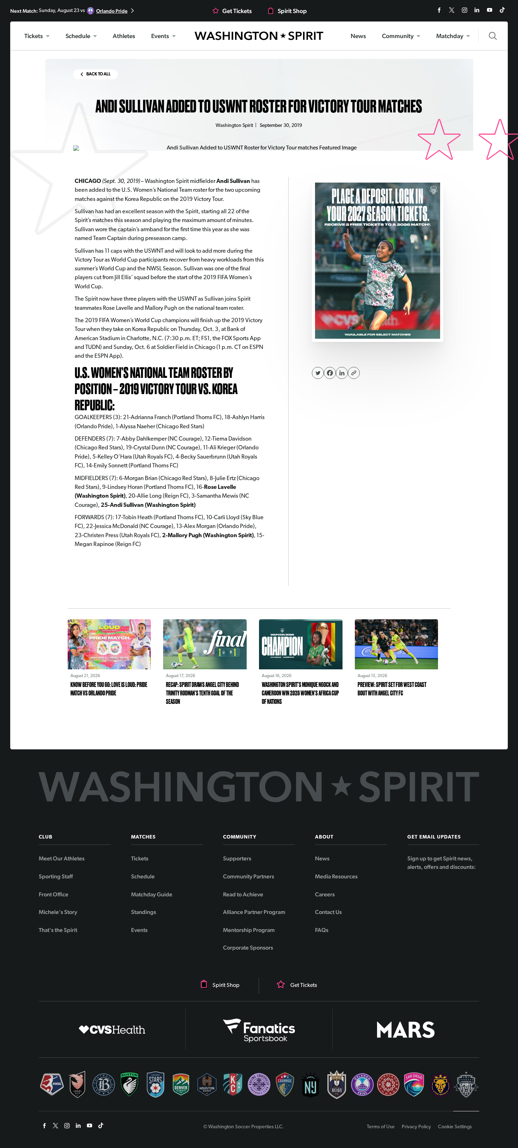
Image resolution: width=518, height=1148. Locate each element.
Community (398, 35)
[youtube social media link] (490, 14)
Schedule (78, 35)
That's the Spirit (58, 930)
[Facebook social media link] (439, 14)
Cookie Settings (455, 1127)
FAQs (321, 930)
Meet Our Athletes (62, 858)
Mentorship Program (249, 930)
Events (160, 35)
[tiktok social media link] (502, 14)
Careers (325, 894)
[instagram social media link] (465, 14)
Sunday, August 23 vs (69, 11)
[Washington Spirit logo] (259, 35)
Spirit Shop (292, 10)
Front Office (53, 894)
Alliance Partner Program (254, 912)
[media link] (377, 261)
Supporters (237, 858)
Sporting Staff (56, 876)
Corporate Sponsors (248, 947)
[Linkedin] (342, 373)
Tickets (33, 35)
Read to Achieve (243, 894)
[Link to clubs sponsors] (112, 1029)
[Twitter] (318, 373)
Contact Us (328, 912)
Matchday (449, 35)
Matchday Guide (151, 894)
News (358, 35)
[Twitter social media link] (452, 14)
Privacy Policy (416, 1127)
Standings (143, 912)
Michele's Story (58, 912)
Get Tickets (237, 10)
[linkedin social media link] (477, 14)
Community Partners (248, 876)
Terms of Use (381, 1127)
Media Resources (336, 876)
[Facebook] (330, 373)
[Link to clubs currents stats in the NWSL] (52, 1090)
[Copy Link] (354, 373)
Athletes (124, 35)
